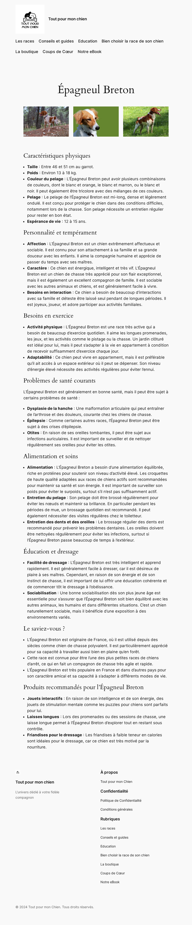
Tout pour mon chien (67, 19)
